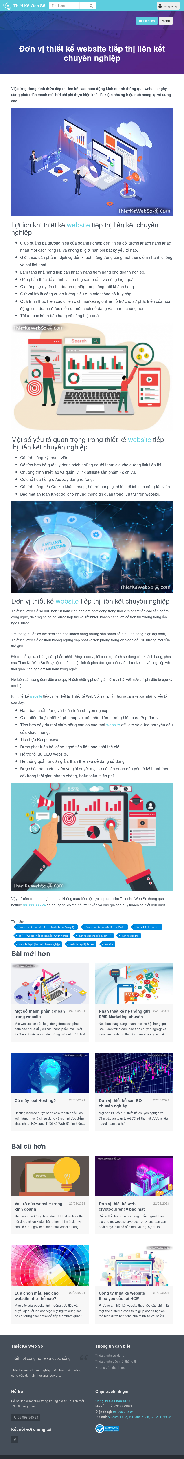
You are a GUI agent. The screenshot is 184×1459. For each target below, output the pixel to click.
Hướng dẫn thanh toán (111, 1367)
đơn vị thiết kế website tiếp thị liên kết (106, 927)
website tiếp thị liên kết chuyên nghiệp (39, 944)
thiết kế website (130, 935)
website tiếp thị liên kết (82, 944)
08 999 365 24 (34, 904)
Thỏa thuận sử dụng (109, 1355)
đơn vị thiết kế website (148, 927)
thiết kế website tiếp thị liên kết (95, 935)
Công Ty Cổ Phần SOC (112, 1400)
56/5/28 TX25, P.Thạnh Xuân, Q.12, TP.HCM (139, 1416)
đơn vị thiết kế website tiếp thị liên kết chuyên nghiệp (47, 927)
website (78, 224)
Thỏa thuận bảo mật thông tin (116, 1361)
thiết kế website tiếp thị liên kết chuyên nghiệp (43, 935)
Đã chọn (148, 20)
